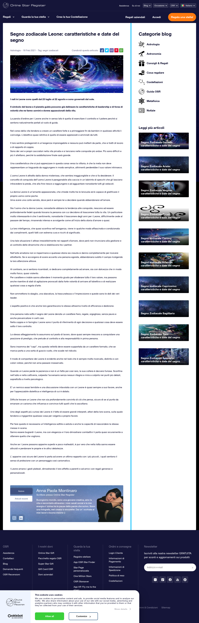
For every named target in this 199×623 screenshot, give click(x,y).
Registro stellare (82, 556)
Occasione (159, 5)
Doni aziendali (45, 574)
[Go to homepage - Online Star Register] (24, 5)
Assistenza (124, 6)
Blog (146, 5)
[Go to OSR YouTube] (177, 579)
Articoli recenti (21, 498)
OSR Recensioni (11, 574)
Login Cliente (116, 553)
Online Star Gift (46, 553)
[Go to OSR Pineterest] (185, 579)
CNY (173, 5)
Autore (21, 491)
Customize (81, 616)
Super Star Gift (45, 563)
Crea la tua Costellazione (72, 16)
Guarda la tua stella (34, 16)
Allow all (49, 616)
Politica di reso (116, 575)
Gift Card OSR (45, 569)
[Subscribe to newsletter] (192, 567)
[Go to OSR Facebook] (170, 579)
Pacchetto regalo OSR (49, 558)
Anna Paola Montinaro (56, 490)
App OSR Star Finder (84, 562)
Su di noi (136, 6)
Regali (7, 16)
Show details (120, 609)
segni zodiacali (50, 50)
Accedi (156, 17)
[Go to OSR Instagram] (155, 579)
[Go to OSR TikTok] (162, 579)
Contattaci (8, 558)
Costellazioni (116, 581)
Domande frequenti (13, 569)
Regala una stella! (182, 17)
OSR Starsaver (81, 581)
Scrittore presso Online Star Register (55, 494)
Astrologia (15, 50)
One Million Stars (82, 576)
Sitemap (165, 607)
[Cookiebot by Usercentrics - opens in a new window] (15, 616)
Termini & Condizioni (147, 607)
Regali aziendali (135, 17)
